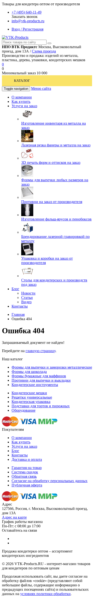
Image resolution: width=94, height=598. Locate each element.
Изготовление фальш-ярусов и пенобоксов (56, 219)
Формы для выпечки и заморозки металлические (52, 367)
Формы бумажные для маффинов (39, 376)
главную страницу (40, 351)
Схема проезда (44, 51)
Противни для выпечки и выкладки (41, 380)
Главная (18, 314)
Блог (15, 451)
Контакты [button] (20, 306)
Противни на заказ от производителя (51, 202)
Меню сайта (41, 88)
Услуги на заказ (24, 446)
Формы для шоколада (29, 372)
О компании (22, 438)
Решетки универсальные (32, 397)
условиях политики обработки (45, 594)
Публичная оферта (27, 485)
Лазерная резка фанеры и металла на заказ (55, 145)
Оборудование (23, 410)
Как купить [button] (21, 101)
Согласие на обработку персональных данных (49, 481)
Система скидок (25, 472)
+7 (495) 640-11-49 (26, 12)
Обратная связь (24, 476)
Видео (26, 302)
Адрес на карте (14, 517)
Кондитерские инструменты (35, 385)
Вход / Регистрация (27, 29)
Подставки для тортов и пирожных (41, 406)
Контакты (20, 455)
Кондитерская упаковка (31, 402)
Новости (28, 293)
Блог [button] (15, 289)
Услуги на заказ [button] (24, 106)
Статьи (27, 297)
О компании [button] (22, 97)
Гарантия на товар (27, 468)
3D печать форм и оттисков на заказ (50, 162)
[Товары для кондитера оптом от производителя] (15, 37)
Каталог (22, 81)
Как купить (21, 442)
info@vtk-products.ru (28, 21)
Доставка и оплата (27, 459)
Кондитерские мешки (29, 393)
